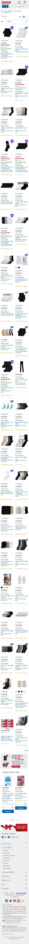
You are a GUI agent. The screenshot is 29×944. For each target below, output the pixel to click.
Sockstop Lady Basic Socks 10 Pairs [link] (6, 348)
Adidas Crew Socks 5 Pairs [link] (20, 205)
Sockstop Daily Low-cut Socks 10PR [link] (7, 57)
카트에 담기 (8, 811)
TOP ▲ (26, 750)
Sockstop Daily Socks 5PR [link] (21, 52)
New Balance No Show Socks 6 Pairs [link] (6, 92)
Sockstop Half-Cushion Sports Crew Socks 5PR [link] (6, 170)
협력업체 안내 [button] (6, 880)
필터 (20, 16)
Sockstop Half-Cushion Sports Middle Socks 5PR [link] (21, 170)
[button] (24, 6)
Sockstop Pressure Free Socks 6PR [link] (21, 669)
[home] (6, 2)
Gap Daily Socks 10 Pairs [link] (7, 203)
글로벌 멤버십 (7, 868)
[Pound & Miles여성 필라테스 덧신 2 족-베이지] (16, 692)
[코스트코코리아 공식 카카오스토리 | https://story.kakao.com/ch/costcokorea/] (22, 901)
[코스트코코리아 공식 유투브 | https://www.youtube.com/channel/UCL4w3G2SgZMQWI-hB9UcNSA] (18, 901)
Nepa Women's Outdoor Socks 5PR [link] (21, 741)
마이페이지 (6, 860)
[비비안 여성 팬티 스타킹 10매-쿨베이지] (5, 588)
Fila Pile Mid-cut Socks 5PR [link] (21, 426)
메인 (2, 11)
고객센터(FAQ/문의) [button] (8, 872)
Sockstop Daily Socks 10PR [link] (6, 391)
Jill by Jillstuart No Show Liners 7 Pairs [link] (7, 530)
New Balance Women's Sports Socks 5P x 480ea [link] (7, 739)
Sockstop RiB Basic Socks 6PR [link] (21, 564)
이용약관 (12, 893)
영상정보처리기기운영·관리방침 (14, 895)
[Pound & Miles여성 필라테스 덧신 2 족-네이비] (22, 692)
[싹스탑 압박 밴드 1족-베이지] (16, 268)
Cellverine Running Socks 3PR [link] (7, 494)
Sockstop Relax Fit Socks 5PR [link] (21, 96)
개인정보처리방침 (21, 893)
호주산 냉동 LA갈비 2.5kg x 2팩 (20, 794)
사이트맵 (5, 893)
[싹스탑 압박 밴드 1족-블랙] (19, 268)
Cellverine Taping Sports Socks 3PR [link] (7, 426)
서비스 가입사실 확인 (7, 934)
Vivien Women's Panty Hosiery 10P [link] (6, 599)
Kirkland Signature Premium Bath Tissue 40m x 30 (7, 800)
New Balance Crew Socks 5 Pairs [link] (7, 131)
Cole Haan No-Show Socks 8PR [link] (20, 528)
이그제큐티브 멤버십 (9, 855)
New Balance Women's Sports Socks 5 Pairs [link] (21, 240)
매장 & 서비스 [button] (6, 876)
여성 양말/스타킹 (6, 12)
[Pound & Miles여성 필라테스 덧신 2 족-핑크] (25, 692)
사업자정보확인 (18, 918)
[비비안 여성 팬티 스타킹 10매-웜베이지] (7, 588)
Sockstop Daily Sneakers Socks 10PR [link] (21, 352)
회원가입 (5, 850)
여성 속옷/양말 (17, 11)
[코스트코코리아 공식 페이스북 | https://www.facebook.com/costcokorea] (6, 901)
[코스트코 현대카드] (14, 768)
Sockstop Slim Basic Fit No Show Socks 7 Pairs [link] (6, 244)
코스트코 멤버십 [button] (7, 847)
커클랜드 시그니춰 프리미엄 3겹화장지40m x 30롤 (8, 795)
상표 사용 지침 (14, 897)
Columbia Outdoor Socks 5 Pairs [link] (21, 495)
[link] (7, 38)
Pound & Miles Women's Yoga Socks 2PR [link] (21, 706)
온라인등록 (6, 858)
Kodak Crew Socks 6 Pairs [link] (7, 315)
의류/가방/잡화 (8, 11)
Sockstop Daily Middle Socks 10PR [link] (21, 317)
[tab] (14, 843)
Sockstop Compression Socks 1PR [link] (21, 281)
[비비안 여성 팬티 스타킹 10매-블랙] (2, 588)
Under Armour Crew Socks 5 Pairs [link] (6, 279)
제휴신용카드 (7, 866)
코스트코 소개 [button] (6, 844)
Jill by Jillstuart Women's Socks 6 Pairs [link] (7, 564)
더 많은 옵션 (4, 40)
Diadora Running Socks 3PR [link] (21, 460)
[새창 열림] (3, 921)
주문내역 (5, 863)
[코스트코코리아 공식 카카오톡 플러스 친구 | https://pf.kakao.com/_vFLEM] (10, 901)
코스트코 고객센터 (9, 834)
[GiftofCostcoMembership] (14, 830)
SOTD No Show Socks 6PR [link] (20, 599)
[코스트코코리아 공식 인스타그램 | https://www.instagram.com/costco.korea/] (14, 901)
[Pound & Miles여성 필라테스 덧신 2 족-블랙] (19, 692)
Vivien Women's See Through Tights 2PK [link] (20, 383)
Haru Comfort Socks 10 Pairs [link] (21, 632)
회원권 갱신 (6, 853)
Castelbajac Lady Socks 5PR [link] (7, 634)
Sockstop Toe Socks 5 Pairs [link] (20, 131)
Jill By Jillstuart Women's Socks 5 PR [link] (7, 460)
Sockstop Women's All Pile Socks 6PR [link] (6, 703)
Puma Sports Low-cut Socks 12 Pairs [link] (6, 669)
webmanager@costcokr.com (10, 916)
